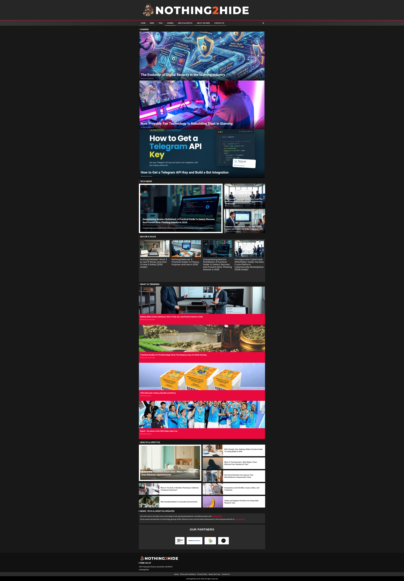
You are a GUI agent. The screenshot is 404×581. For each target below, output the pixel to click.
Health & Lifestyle (185, 23)
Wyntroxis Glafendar (148, 78)
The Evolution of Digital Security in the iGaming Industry (183, 75)
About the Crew (203, 23)
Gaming (170, 23)
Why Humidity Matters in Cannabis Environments (179, 502)
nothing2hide (239, 519)
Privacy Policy (202, 574)
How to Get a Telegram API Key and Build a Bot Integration (185, 172)
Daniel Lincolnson (147, 176)
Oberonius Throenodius (150, 225)
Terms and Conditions (188, 574)
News (152, 23)
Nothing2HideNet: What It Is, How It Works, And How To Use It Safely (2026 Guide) (153, 263)
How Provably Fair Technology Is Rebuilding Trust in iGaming (187, 124)
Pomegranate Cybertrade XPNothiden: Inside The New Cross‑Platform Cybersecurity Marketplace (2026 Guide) (244, 201)
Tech (161, 23)
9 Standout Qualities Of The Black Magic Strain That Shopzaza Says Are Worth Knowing (173, 355)
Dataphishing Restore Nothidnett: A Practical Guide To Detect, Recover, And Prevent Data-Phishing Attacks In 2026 (217, 264)
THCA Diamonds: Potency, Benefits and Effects (158, 393)
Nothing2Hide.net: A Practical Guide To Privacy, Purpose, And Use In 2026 (185, 262)
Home (143, 23)
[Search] (263, 23)
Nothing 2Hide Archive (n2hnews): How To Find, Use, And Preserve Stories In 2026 (171, 317)
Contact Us (219, 23)
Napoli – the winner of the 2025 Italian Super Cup (158, 431)
